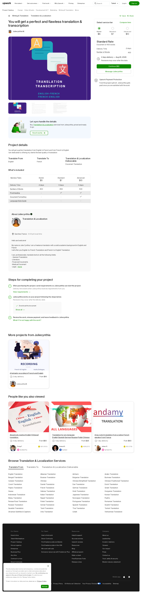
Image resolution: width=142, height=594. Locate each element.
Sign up (134, 3)
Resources (75, 545)
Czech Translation (15, 484)
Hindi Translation (79, 491)
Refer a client (76, 555)
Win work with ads (47, 548)
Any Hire (14, 555)
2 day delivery (18, 377)
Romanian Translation (113, 501)
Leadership (106, 538)
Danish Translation (47, 484)
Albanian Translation (48, 474)
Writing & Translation (20, 16)
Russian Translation (15, 505)
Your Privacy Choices (91, 583)
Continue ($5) (114, 66)
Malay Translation (15, 498)
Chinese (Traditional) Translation (117, 481)
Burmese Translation (112, 477)
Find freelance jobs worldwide (51, 542)
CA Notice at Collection (73, 583)
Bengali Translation (15, 477)
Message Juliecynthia (114, 72)
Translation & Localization (43, 125)
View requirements (20, 292)
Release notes (77, 562)
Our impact (106, 548)
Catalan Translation (15, 481)
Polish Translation (47, 501)
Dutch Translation (111, 484)
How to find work (47, 535)
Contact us (106, 555)
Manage (45, 586)
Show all (19, 310)
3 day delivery (18, 441)
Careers (105, 545)
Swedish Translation (15, 508)
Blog (73, 548)
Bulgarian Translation (80, 477)
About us (105, 535)
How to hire (15, 535)
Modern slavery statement (111, 562)
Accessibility (106, 583)
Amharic (76, 474)
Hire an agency (16, 545)
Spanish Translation (80, 505)
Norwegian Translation (81, 498)
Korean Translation (112, 495)
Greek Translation (111, 488)
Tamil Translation (46, 508)
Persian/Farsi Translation (17, 501)
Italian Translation (47, 495)
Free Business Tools (79, 558)
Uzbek (75, 512)
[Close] (48, 566)
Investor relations (108, 542)
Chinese (43, 481)
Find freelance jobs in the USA (51, 545)
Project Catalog (8, 10)
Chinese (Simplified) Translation (84, 481)
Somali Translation (47, 505)
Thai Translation (79, 508)
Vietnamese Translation (113, 512)
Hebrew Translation (47, 491)
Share (131, 16)
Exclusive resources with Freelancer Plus (55, 552)
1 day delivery (60, 441)
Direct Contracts (16, 562)
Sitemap (116, 583)
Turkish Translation (112, 508)
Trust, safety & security (110, 558)
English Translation (15, 474)
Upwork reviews (77, 542)
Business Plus (15, 552)
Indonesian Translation (16, 495)
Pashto (107, 498)
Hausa (10, 491)
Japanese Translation (81, 495)
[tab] (16, 467)
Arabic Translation (111, 474)
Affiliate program (77, 552)
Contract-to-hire (16, 558)
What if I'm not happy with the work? (27, 320)
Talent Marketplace (17, 538)
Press (104, 552)
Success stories (77, 538)
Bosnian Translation (47, 477)
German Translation (80, 488)
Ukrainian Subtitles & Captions (19, 512)
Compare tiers (125, 22)
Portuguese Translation (81, 501)
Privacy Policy (58, 583)
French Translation (47, 488)
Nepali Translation (47, 498)
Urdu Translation (46, 512)
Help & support (77, 535)
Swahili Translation (112, 505)
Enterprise (14, 548)
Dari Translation (79, 484)
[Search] (95, 3)
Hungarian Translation (113, 491)
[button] (20, 189)
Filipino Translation (15, 488)
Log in (124, 3)
